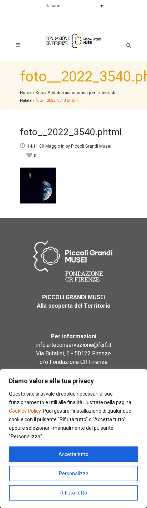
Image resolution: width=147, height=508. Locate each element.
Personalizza (73, 473)
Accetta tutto (73, 454)
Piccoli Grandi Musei (91, 146)
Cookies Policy (25, 411)
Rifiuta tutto (73, 493)
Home (26, 92)
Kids (40, 92)
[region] (73, 438)
